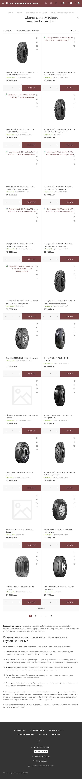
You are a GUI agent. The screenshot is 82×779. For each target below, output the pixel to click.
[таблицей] (78, 30)
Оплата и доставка (25, 734)
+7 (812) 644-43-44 (41, 747)
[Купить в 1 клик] (36, 45)
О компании (19, 730)
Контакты (56, 734)
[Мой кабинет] (56, 3)
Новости (43, 734)
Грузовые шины (37, 730)
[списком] (74, 30)
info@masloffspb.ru (42, 756)
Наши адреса (41, 761)
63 (52, 616)
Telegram (39, 741)
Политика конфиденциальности (43, 766)
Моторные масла (56, 730)
